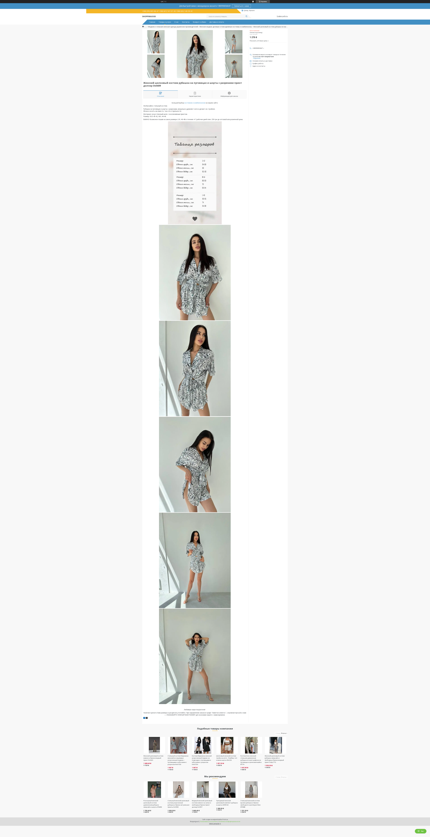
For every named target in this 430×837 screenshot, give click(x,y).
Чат (422, 831)
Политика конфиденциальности (229, 821)
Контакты (185, 22)
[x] (147, 718)
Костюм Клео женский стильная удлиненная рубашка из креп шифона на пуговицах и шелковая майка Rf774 (250, 760)
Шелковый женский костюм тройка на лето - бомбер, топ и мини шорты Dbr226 (226, 758)
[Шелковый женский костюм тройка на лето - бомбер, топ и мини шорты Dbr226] (227, 745)
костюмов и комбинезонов (194, 103)
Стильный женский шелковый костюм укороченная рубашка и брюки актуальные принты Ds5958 (178, 804)
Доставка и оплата (216, 22)
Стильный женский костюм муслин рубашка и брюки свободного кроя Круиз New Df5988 (250, 804)
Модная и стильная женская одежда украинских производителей (173, 27)
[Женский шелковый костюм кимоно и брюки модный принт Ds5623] (154, 745)
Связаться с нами (241, 6)
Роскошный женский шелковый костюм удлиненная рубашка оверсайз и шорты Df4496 (152, 804)
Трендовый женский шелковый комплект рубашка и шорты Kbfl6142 (227, 803)
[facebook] (144, 718)
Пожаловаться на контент (208, 821)
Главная (152, 22)
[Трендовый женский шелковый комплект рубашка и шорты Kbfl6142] (227, 789)
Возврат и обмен (199, 22)
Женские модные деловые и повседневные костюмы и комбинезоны (226, 27)
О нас (176, 22)
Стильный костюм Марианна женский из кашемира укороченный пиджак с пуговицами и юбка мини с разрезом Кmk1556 (178, 760)
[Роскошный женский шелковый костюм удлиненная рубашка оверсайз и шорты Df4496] (154, 789)
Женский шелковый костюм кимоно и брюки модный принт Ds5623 (153, 758)
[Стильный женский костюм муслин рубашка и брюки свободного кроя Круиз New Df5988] (251, 789)
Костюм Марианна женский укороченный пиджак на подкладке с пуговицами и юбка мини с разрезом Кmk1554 (202, 760)
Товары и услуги (165, 22)
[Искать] (246, 16)
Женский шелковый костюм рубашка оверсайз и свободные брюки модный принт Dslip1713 (275, 759)
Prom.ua (225, 819)
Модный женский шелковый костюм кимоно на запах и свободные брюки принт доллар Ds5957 (202, 804)
